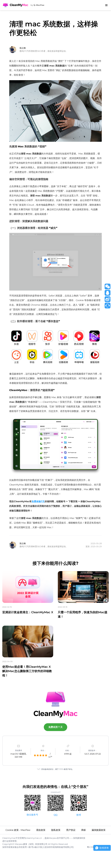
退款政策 (40, 830)
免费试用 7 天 (55, 727)
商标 (83, 830)
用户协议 (70, 830)
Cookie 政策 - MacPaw (17, 830)
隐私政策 (55, 830)
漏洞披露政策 (99, 830)
